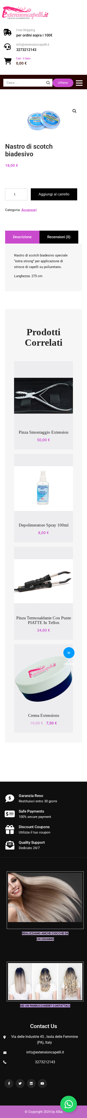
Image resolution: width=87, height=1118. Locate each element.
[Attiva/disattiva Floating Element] (68, 1104)
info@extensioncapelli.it (32, 44)
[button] (74, 111)
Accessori (29, 210)
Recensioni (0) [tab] (58, 237)
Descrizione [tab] (22, 237)
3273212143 (26, 50)
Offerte (63, 83)
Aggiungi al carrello (54, 194)
